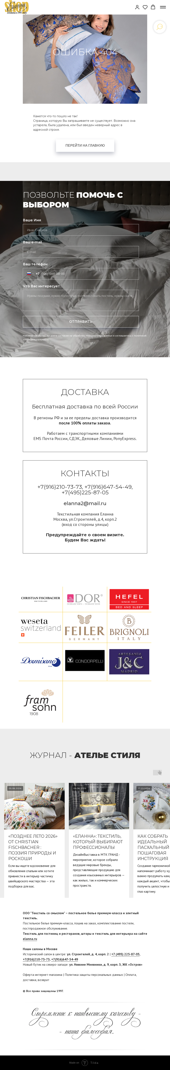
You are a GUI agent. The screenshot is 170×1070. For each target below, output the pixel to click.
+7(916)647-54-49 (64, 959)
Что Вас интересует (41, 286)
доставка (29, 980)
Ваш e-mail (32, 242)
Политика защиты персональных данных (94, 975)
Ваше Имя (32, 220)
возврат (43, 980)
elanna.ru (30, 939)
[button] (137, 7)
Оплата (130, 975)
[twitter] (144, 991)
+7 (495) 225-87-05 (125, 954)
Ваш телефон (35, 264)
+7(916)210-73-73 (36, 959)
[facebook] (136, 991)
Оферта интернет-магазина (42, 975)
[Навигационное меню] (163, 7)
